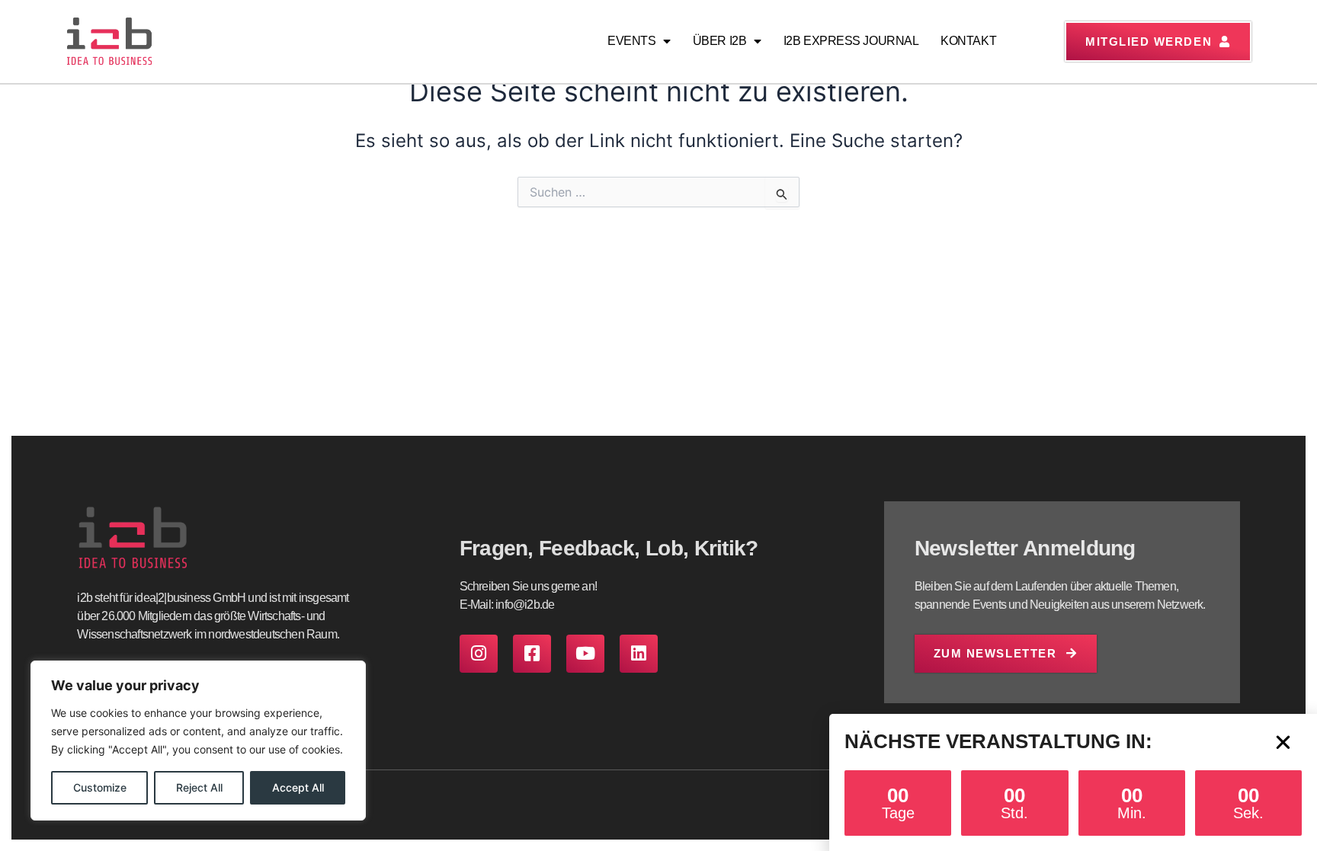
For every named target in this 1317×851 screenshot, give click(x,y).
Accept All (298, 787)
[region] (198, 741)
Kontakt (968, 40)
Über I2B (719, 40)
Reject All (199, 787)
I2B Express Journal (850, 40)
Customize (100, 787)
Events (631, 40)
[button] (1283, 742)
